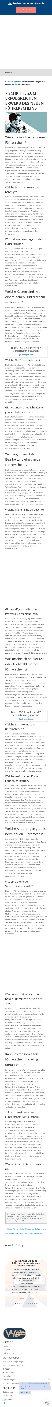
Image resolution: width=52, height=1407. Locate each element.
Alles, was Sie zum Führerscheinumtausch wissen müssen (26, 1263)
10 (34, 1303)
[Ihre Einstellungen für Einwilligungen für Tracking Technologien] (4, 1403)
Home (7, 82)
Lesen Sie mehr (26, 1298)
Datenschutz (8, 1392)
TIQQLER (6, 1369)
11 (36, 1303)
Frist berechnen (26, 10)
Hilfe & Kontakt (9, 1353)
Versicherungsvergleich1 (13, 1365)
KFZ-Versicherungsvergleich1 (14, 1362)
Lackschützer (8, 1376)
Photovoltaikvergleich (11, 1383)
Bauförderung (8, 1373)
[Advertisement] (26, 42)
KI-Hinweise (8, 1399)
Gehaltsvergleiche (10, 1380)
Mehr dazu (26, 1221)
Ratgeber (16, 82)
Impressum (7, 1396)
